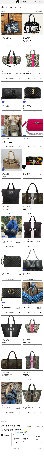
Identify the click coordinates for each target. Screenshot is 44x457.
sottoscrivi (39, 426)
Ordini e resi (14, 439)
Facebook (26, 438)
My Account (15, 442)
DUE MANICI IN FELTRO (5, 175)
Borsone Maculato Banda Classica (6, 74)
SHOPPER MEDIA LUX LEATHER (6, 341)
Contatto (14, 441)
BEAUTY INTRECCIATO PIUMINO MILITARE (7, 141)
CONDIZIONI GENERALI (21, 448)
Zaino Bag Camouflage (26, 374)
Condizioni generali (16, 438)
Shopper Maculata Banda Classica (27, 341)
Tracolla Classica (6, 407)
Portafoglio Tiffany (6, 107)
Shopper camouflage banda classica (28, 408)
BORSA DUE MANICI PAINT (7, 39)
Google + (25, 441)
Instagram (26, 439)
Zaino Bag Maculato (28, 73)
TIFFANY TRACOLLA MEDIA (7, 242)
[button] (1, 2)
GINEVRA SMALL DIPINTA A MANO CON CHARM (27, 40)
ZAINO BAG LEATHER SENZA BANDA (7, 208)
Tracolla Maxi (26, 274)
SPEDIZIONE (16, 448)
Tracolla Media (26, 307)
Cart (13, 444)
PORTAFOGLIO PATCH (26, 175)
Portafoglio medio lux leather (28, 107)
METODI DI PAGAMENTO (30, 448)
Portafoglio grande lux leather (7, 308)
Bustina (4, 274)
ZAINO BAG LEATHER (28, 241)
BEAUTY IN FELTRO (28, 140)
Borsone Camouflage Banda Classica (28, 208)
